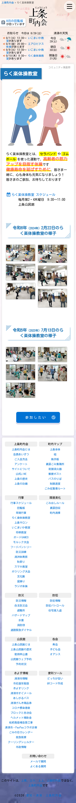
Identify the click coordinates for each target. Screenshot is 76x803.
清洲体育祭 (21, 557)
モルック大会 (21, 542)
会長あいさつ (21, 454)
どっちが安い (55, 678)
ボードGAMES (21, 537)
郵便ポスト (55, 474)
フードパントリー (21, 547)
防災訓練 (21, 552)
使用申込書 (21, 654)
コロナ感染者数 (21, 708)
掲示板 (55, 459)
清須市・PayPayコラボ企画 (21, 727)
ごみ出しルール (55, 503)
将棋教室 (21, 532)
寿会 (55, 644)
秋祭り (21, 561)
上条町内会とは (21, 449)
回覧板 (21, 508)
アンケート (21, 464)
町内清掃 (55, 513)
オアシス (55, 654)
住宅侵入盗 (55, 610)
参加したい (40, 417)
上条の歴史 (21, 479)
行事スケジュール (21, 503)
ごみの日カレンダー (21, 732)
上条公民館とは (21, 644)
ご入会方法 (21, 459)
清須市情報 (21, 678)
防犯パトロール (55, 605)
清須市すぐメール (21, 693)
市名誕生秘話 (21, 683)
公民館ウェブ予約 (21, 659)
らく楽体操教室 (21, 517)
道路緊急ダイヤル (21, 630)
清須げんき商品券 (21, 703)
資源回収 (55, 508)
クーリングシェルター (21, 742)
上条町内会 (35, 785)
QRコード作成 (55, 683)
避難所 (21, 610)
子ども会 (55, 649)
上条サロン (21, 522)
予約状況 (21, 664)
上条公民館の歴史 (21, 649)
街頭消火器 (55, 469)
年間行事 (21, 513)
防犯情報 (55, 600)
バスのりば (55, 479)
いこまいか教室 (21, 527)
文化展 (21, 576)
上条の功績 (21, 483)
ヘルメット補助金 (21, 717)
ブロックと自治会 (21, 712)
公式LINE (21, 474)
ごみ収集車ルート (55, 488)
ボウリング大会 (21, 571)
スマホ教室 (21, 566)
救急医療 (21, 737)
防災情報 (21, 600)
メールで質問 (38, 761)
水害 (21, 620)
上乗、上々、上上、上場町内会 (41, 780)
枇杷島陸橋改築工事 (21, 722)
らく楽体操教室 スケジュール (30, 194)
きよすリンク (21, 688)
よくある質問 (38, 766)
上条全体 (55, 449)
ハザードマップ (21, 615)
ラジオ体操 (21, 586)
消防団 (21, 625)
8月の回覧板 (14, 20)
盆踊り (21, 581)
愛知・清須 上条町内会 (44, 795)
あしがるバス (21, 698)
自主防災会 (21, 605)
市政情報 (21, 747)
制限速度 (55, 483)
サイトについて (21, 469)
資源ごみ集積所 (55, 464)
